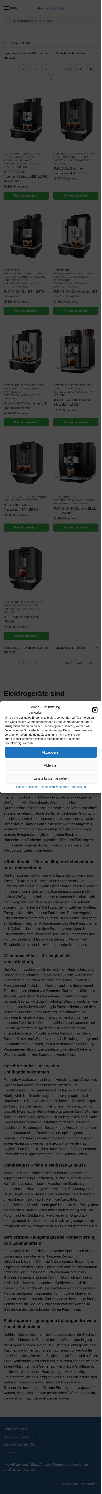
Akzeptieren (51, 752)
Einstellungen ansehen (51, 778)
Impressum (79, 787)
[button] (95, 710)
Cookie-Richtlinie (27, 787)
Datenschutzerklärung (55, 787)
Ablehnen (51, 765)
